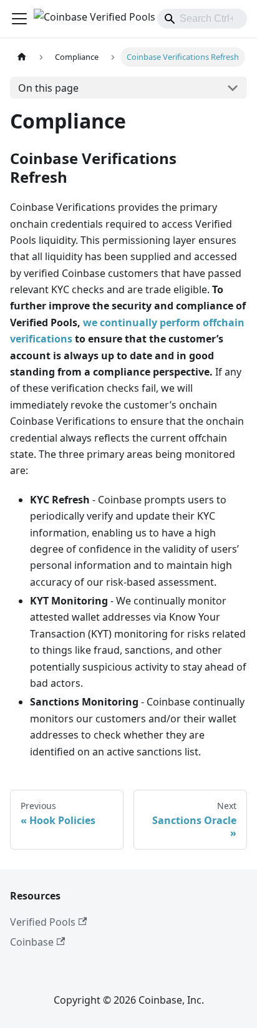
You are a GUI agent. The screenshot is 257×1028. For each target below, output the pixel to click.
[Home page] (22, 57)
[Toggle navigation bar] (19, 18)
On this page (48, 88)
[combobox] (202, 19)
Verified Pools (42, 922)
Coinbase (32, 942)
